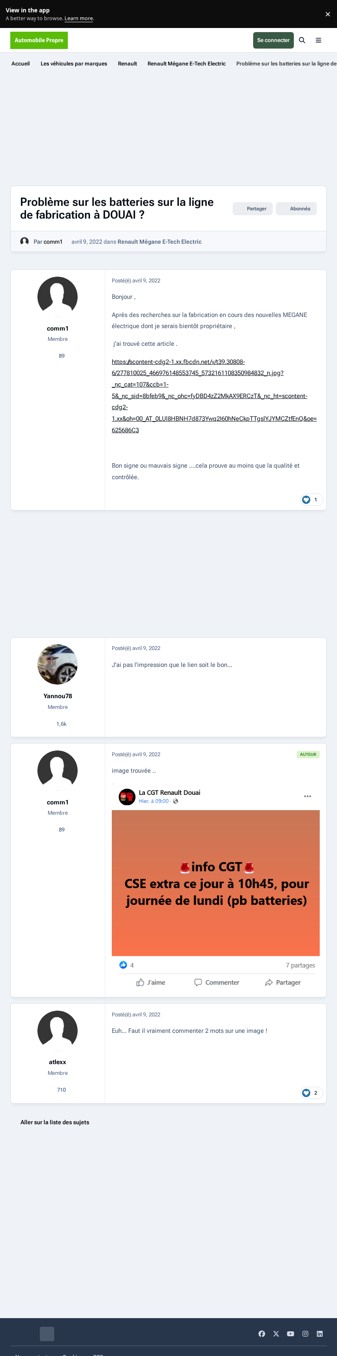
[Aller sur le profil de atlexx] (57, 1031)
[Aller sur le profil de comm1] (24, 241)
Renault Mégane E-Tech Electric (160, 241)
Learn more (16, 14)
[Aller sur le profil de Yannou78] (57, 664)
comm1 (53, 241)
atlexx (57, 1062)
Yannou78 (58, 696)
